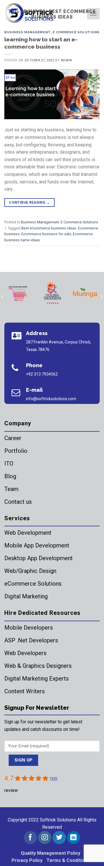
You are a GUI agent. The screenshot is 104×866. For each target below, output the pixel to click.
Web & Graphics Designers (38, 665)
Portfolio (15, 450)
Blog (10, 476)
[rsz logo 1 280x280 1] (19, 293)
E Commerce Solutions (76, 32)
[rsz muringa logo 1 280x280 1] (52, 293)
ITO (8, 463)
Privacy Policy (27, 860)
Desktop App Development (38, 558)
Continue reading (29, 203)
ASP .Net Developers (31, 640)
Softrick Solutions (58, 820)
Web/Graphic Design (30, 570)
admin (66, 60)
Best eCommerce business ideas (48, 228)
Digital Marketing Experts (36, 678)
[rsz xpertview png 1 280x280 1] (86, 293)
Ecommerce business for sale (46, 234)
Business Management (27, 32)
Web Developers (25, 653)
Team (11, 489)
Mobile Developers (28, 627)
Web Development (27, 532)
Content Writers (24, 691)
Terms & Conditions (68, 860)
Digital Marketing (26, 596)
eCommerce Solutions (33, 583)
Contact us (18, 501)
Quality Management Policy (50, 853)
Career (12, 438)
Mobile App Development (36, 545)
